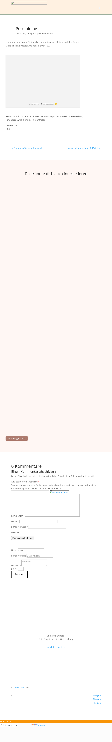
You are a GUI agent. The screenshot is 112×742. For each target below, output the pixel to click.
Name (15, 521)
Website (15, 532)
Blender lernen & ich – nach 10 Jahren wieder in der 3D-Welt (56, 250)
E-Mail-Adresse (19, 526)
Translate (41, 725)
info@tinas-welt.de (56, 647)
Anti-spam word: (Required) (24, 481)
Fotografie (31, 33)
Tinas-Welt (19, 687)
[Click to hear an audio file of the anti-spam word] (59, 492)
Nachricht (16, 565)
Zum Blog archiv (17, 439)
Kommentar (17, 515)
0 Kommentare (45, 33)
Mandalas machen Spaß (56, 420)
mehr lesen (56, 255)
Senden (19, 574)
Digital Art (21, 33)
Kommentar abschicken (22, 538)
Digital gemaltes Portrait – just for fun (56, 335)
